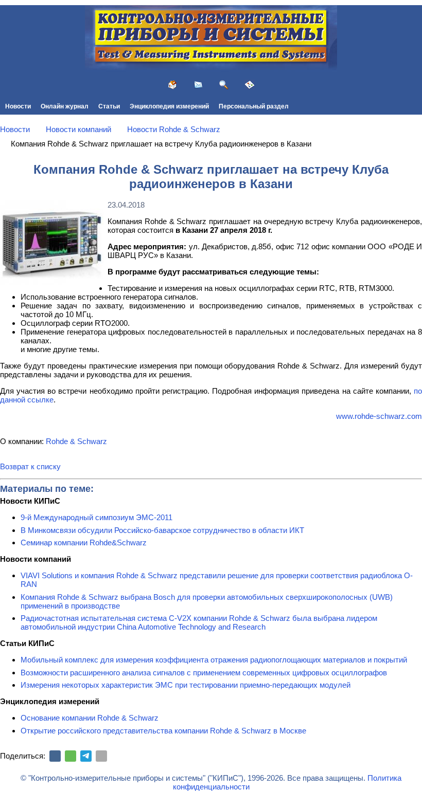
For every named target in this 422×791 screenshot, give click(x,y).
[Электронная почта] (101, 756)
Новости (18, 106)
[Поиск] (224, 85)
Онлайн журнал (65, 106)
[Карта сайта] (249, 85)
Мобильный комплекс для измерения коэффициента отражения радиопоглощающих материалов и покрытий (214, 659)
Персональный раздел (254, 106)
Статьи (109, 106)
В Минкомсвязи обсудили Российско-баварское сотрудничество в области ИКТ (162, 530)
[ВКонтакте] (55, 756)
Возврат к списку (30, 466)
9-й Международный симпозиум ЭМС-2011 (96, 517)
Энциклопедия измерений (169, 106)
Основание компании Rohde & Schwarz (90, 717)
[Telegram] (86, 756)
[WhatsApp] (70, 756)
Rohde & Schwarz (76, 441)
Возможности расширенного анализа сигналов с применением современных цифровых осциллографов (204, 672)
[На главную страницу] (172, 85)
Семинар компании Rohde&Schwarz (84, 542)
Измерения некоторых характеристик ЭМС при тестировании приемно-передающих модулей (185, 684)
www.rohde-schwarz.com (379, 416)
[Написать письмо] (198, 85)
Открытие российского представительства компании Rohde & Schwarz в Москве (163, 730)
